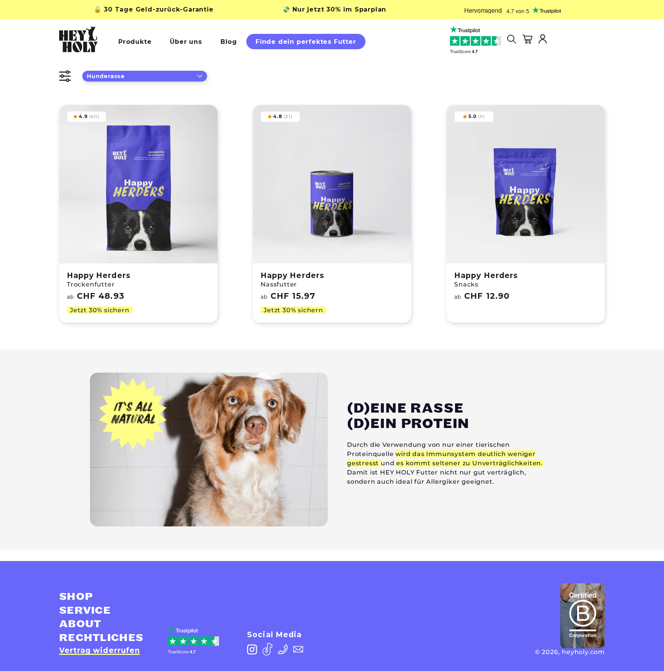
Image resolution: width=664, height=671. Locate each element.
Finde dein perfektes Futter (306, 41)
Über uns (186, 41)
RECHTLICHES (101, 638)
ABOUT (80, 624)
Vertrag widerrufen (99, 650)
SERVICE (85, 610)
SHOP (76, 596)
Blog (229, 41)
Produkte (134, 41)
